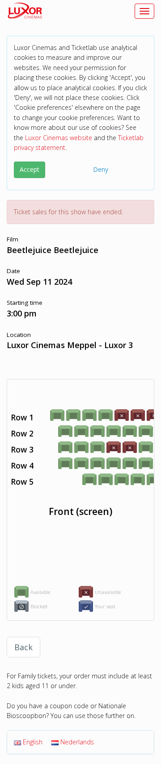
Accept (29, 169)
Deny (100, 169)
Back (23, 647)
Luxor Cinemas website (58, 137)
